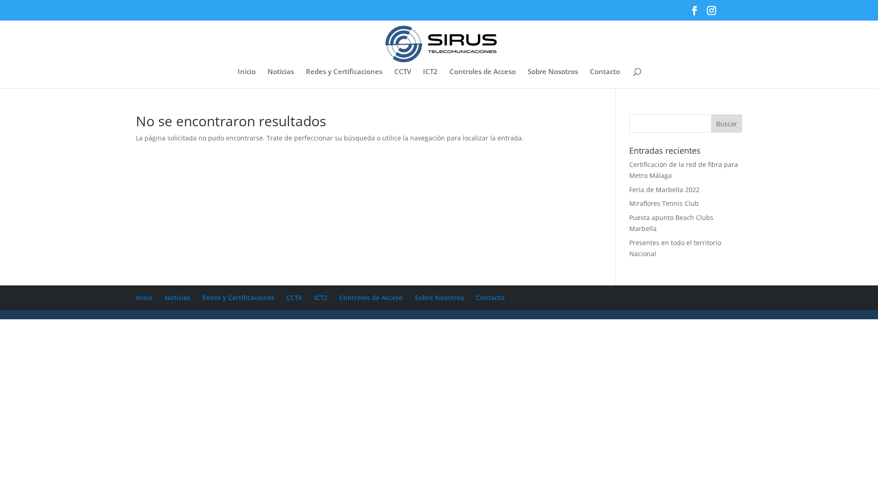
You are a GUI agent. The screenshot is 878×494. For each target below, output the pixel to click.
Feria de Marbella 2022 (664, 189)
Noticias (281, 72)
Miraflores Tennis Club (664, 203)
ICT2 (430, 72)
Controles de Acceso (483, 72)
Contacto (605, 72)
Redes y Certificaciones (344, 72)
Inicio (247, 72)
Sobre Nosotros (553, 72)
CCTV (402, 72)
